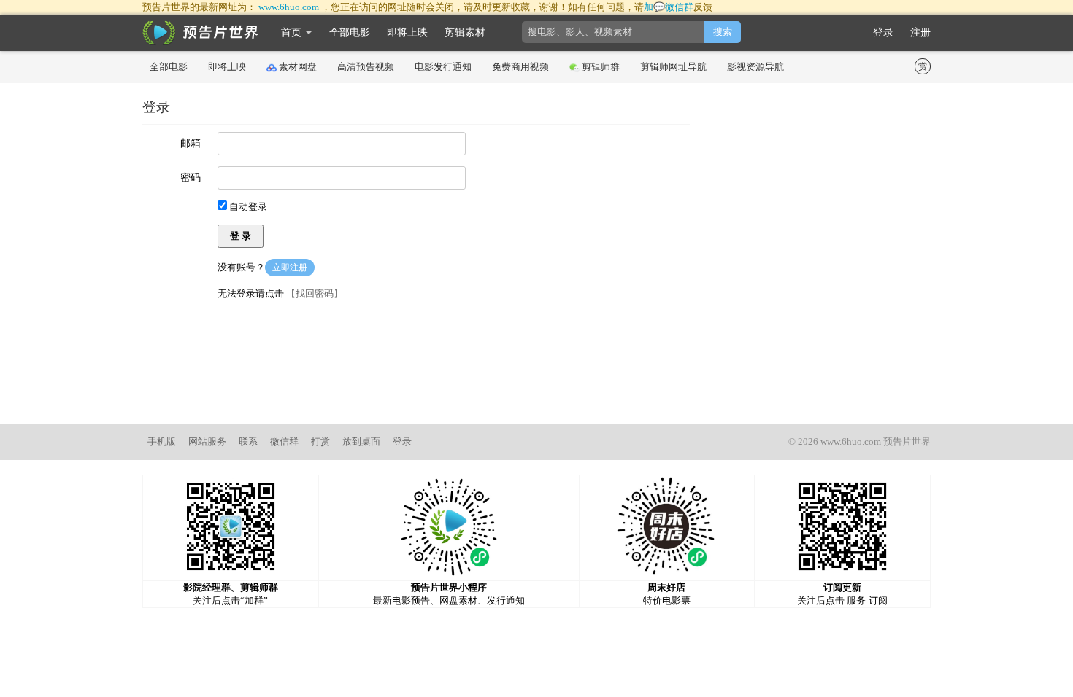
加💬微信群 (668, 6)
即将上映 (407, 32)
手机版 (161, 441)
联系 (248, 441)
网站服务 (207, 441)
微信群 (284, 441)
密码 (190, 177)
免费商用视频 (520, 66)
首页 (291, 32)
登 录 (240, 235)
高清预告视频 (365, 66)
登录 (883, 32)
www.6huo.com (288, 6)
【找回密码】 (314, 293)
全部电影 (349, 32)
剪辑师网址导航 (673, 66)
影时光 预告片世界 (200, 33)
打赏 (320, 441)
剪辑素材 (465, 32)
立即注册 (289, 267)
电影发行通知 (443, 66)
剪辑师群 (601, 66)
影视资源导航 (755, 66)
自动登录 (247, 206)
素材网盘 (298, 66)
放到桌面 (361, 441)
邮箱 (190, 143)
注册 (920, 32)
